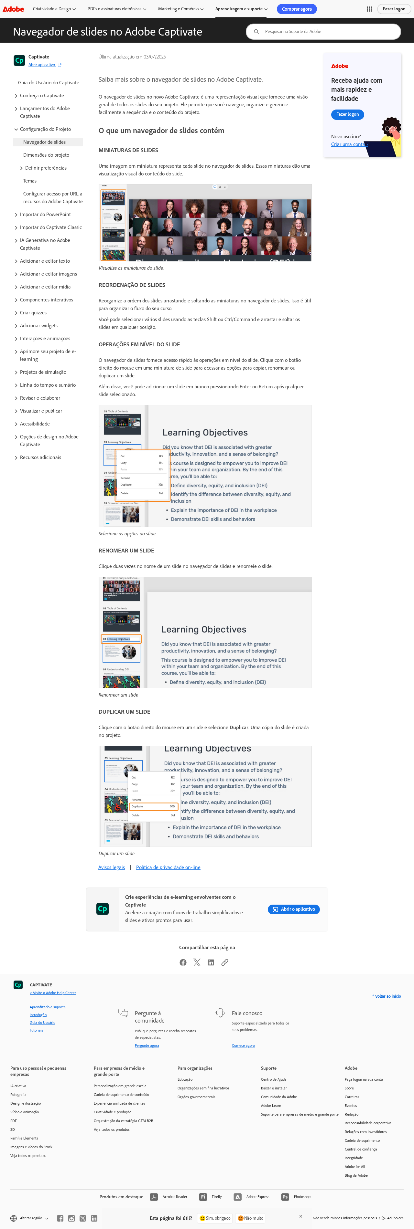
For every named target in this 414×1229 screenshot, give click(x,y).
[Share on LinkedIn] (211, 964)
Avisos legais (111, 867)
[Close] (301, 1216)
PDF (13, 1121)
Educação (185, 1079)
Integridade (354, 1158)
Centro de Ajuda (274, 1079)
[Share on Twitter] (197, 964)
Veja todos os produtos (28, 1155)
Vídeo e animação (24, 1112)
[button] (369, 9)
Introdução (38, 1015)
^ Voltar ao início (386, 996)
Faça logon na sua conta (364, 1079)
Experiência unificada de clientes (119, 1103)
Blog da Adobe (356, 1175)
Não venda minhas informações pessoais (345, 1218)
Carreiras (352, 1097)
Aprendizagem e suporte (239, 9)
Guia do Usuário (42, 1022)
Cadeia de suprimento (362, 1140)
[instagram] (71, 1218)
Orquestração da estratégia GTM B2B (123, 1121)
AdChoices (395, 1218)
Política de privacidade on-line (168, 867)
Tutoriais (36, 1030)
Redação (351, 1114)
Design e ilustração (25, 1103)
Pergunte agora (147, 1045)
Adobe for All (355, 1166)
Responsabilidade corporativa (368, 1123)
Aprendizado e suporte (48, 1007)
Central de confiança (361, 1149)
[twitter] (83, 1218)
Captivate (38, 57)
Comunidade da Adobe (279, 1097)
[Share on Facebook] (183, 964)
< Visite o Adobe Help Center (53, 993)
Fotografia (18, 1094)
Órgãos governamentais (196, 1097)
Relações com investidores (366, 1131)
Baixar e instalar (274, 1088)
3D (12, 1129)
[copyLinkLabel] (225, 964)
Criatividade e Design (52, 9)
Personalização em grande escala (120, 1086)
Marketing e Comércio (178, 9)
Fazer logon (394, 9)
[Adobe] (13, 9)
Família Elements (24, 1138)
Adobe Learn (271, 1105)
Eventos (351, 1105)
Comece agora (243, 1045)
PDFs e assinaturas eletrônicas (114, 9)
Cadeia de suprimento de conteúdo (121, 1094)
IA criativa (18, 1086)
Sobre (349, 1088)
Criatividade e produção (112, 1112)
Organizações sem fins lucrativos (203, 1088)
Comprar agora (297, 9)
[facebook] (60, 1218)
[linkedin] (94, 1218)
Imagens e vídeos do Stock (31, 1147)
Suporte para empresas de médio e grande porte (293, 1114)
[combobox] (323, 32)
